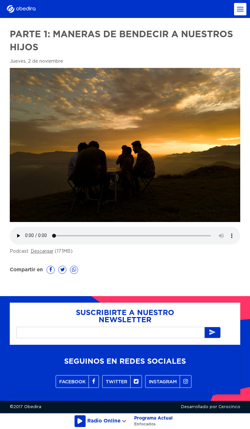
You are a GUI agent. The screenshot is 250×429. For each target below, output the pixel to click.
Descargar (42, 251)
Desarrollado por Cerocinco (210, 407)
